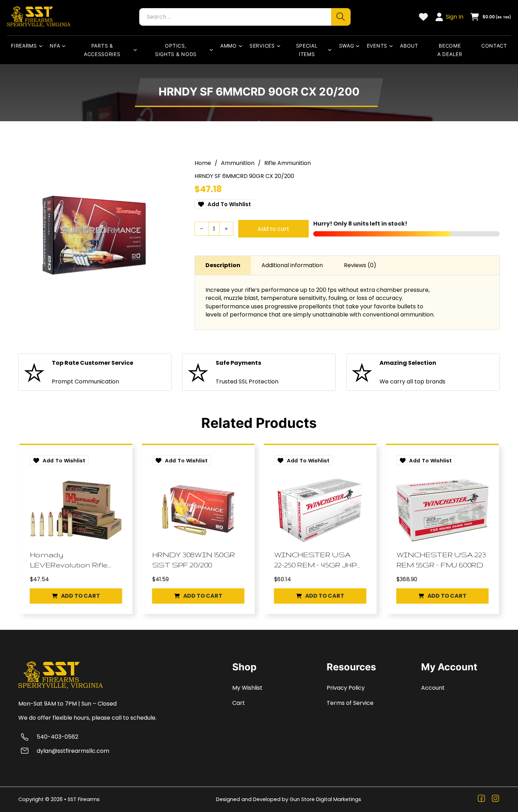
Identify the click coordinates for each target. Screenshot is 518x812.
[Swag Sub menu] (359, 46)
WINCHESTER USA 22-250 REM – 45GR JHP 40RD (315, 560)
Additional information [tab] (292, 265)
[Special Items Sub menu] (331, 50)
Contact (494, 46)
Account (433, 688)
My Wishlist (247, 688)
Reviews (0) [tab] (360, 265)
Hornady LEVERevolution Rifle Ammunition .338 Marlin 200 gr (69, 560)
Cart (238, 703)
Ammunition (237, 163)
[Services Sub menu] (280, 46)
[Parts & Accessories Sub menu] (136, 50)
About (409, 46)
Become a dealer (449, 50)
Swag (346, 46)
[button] (76, 595)
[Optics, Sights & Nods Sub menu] (212, 50)
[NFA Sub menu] (65, 46)
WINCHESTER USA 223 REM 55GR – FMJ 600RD (441, 559)
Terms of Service (350, 703)
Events (377, 46)
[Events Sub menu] (392, 46)
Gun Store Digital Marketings (325, 799)
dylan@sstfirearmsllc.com (73, 751)
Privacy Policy (346, 688)
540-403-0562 (57, 736)
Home (203, 163)
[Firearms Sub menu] (42, 46)
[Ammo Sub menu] (242, 46)
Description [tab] (222, 265)
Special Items (307, 50)
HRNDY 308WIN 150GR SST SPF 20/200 (193, 559)
